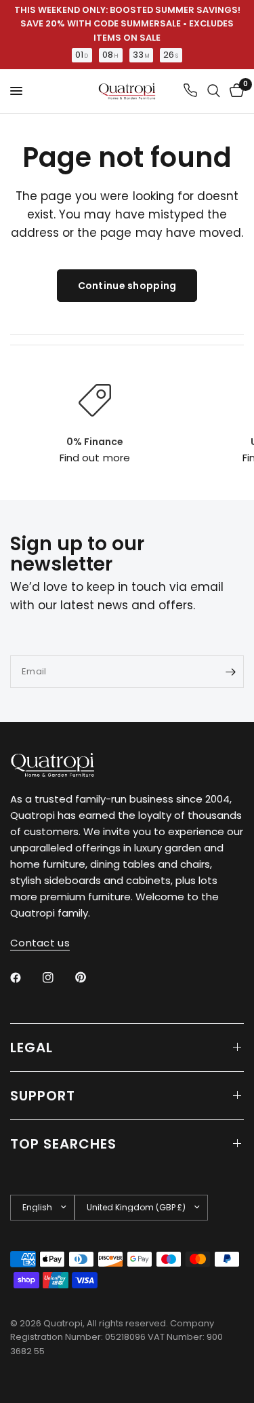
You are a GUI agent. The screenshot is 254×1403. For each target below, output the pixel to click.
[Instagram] (57, 978)
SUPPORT (42, 1095)
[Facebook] (25, 978)
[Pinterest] (90, 977)
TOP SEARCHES (63, 1143)
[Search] (214, 91)
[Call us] (190, 91)
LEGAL (31, 1047)
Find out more (94, 457)
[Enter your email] (230, 671)
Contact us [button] (40, 942)
